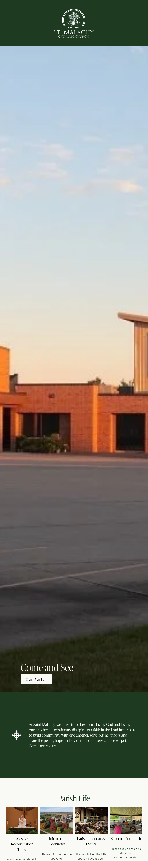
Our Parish (36, 679)
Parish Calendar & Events (91, 841)
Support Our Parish (126, 838)
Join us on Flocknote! (57, 841)
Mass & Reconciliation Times (22, 844)
